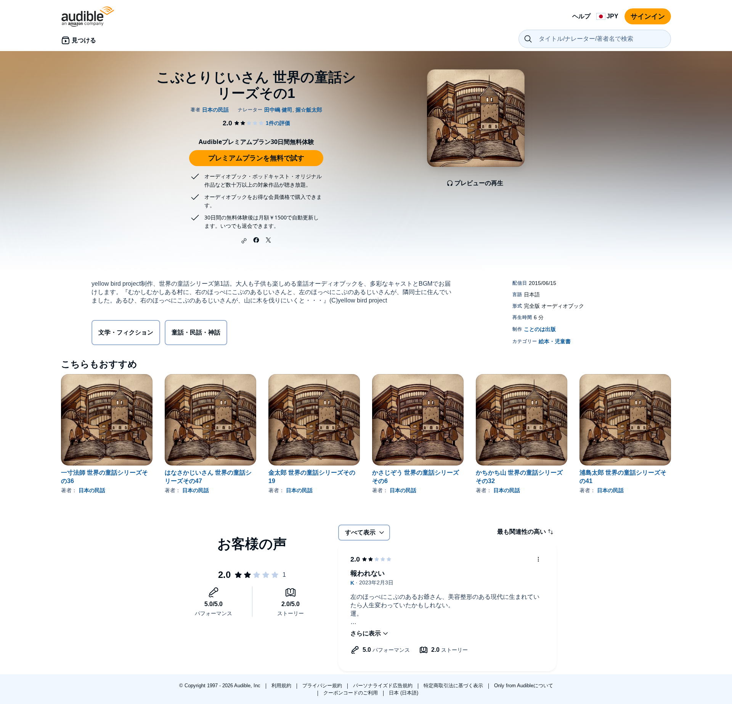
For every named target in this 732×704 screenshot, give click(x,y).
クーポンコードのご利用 (351, 693)
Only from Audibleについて (523, 685)
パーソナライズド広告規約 (383, 685)
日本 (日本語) (403, 693)
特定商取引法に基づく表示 (454, 685)
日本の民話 (92, 490)
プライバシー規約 (323, 685)
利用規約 (282, 685)
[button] (244, 241)
